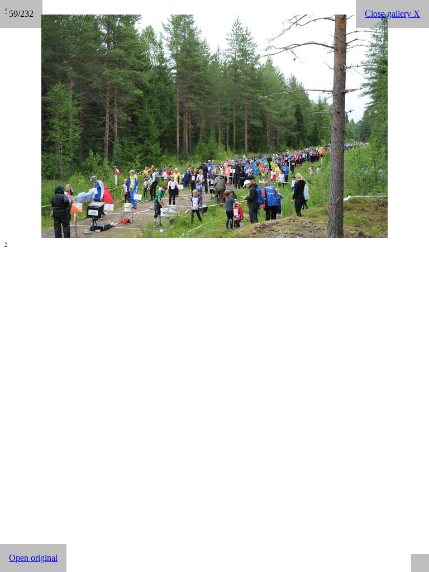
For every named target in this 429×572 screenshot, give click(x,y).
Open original (33, 558)
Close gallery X (392, 13)
